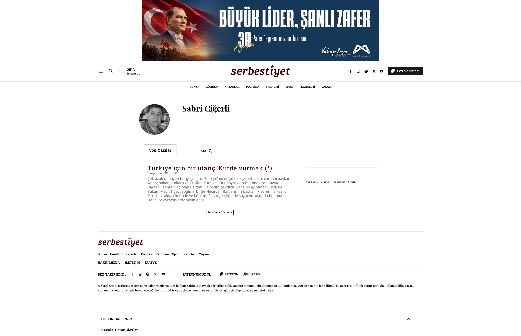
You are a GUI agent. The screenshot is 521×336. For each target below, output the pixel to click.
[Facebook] (351, 71)
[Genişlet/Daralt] (408, 319)
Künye (151, 262)
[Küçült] (416, 319)
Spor (289, 87)
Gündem (212, 87)
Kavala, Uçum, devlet (119, 326)
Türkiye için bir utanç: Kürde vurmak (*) (209, 168)
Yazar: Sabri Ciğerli (345, 182)
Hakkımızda (109, 262)
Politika (252, 87)
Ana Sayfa (312, 182)
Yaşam (327, 87)
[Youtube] (382, 71)
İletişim (132, 262)
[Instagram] (358, 71)
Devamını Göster (218, 212)
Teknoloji (307, 87)
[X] (374, 71)
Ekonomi (272, 87)
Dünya (194, 87)
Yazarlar (232, 87)
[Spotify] (366, 71)
